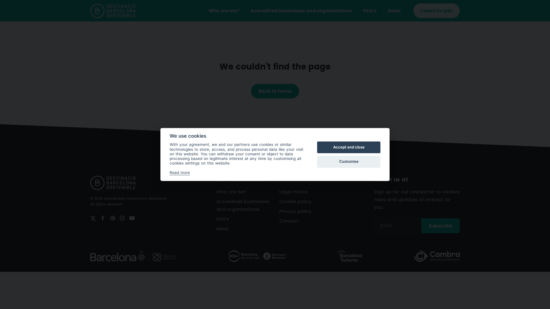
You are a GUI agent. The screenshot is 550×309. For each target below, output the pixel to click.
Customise (349, 161)
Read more (180, 172)
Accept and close (349, 147)
